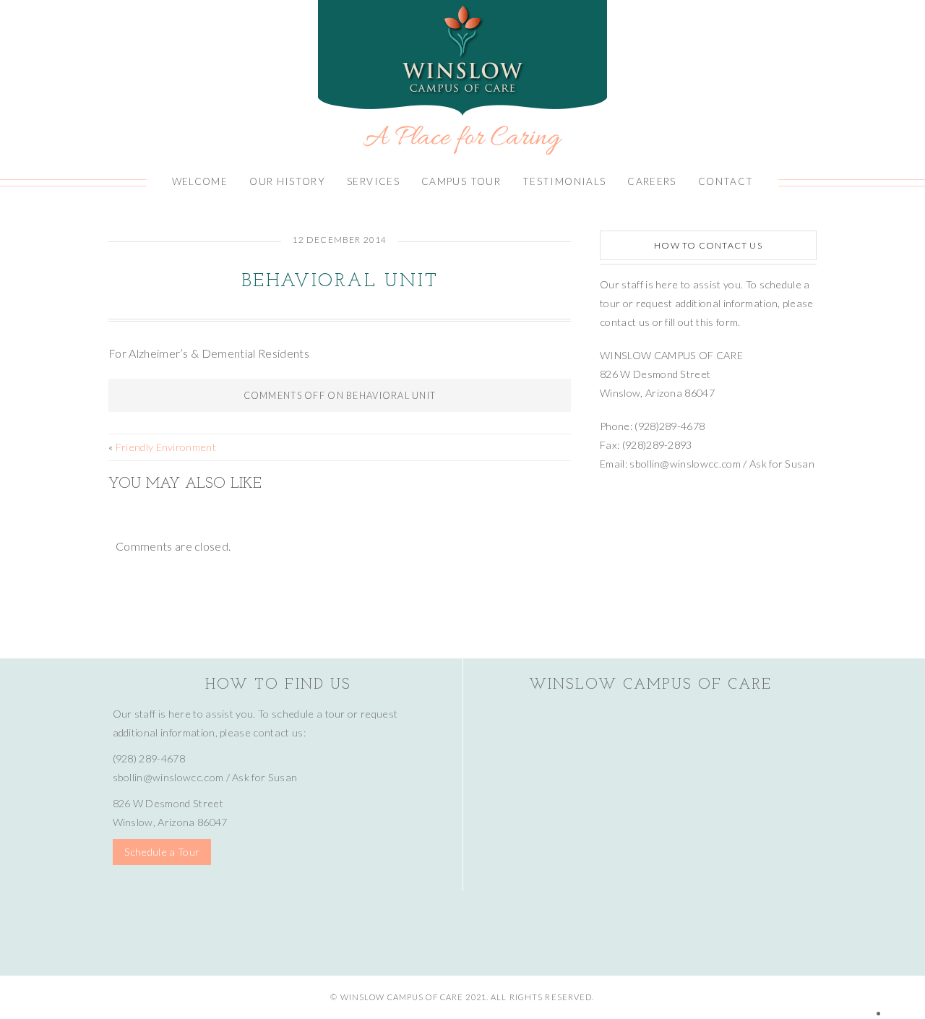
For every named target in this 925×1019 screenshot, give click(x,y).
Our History (287, 181)
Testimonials (564, 181)
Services (373, 181)
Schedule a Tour (162, 852)
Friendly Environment (166, 447)
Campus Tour (461, 181)
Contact (726, 181)
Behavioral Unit (339, 281)
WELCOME (200, 181)
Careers (651, 181)
